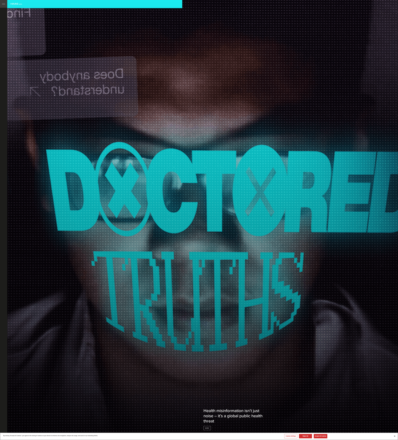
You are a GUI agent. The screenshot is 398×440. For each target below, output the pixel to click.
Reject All (305, 436)
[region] (199, 436)
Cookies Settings (291, 436)
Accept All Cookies (320, 436)
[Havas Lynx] (16, 4)
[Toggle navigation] (3, 4)
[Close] (394, 436)
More (207, 428)
